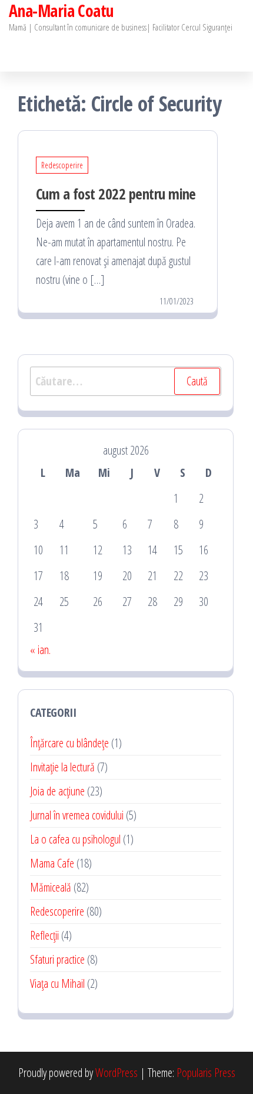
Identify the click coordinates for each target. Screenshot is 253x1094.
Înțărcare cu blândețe (69, 743)
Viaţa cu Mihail (57, 983)
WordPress (116, 1073)
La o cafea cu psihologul (75, 839)
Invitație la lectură (62, 767)
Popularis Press (206, 1073)
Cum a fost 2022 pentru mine (116, 194)
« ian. (40, 650)
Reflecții (44, 935)
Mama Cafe (52, 863)
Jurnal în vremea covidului (77, 815)
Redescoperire (62, 165)
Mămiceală (50, 887)
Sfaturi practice (57, 959)
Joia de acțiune (57, 791)
